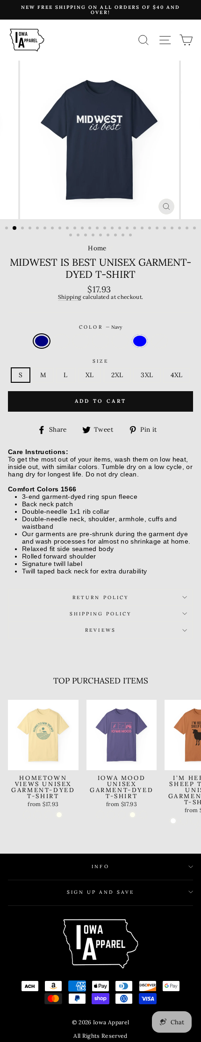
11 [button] (83, 229)
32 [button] (109, 236)
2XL (117, 375)
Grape (81, 341)
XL (90, 375)
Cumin (159, 341)
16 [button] (120, 229)
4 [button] (31, 229)
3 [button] (23, 229)
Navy (42, 341)
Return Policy (100, 597)
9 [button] (68, 229)
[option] (100, 10)
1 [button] (7, 229)
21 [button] (158, 229)
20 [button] (150, 229)
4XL (176, 375)
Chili (61, 341)
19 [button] (143, 229)
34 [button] (124, 236)
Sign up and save (100, 892)
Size (100, 361)
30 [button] (94, 236)
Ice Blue (140, 341)
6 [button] (45, 229)
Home (97, 248)
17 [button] (128, 229)
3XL (147, 375)
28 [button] (79, 236)
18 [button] (135, 229)
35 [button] (131, 236)
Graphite (100, 341)
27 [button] (71, 236)
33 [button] (116, 236)
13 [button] (98, 229)
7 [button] (53, 229)
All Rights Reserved (100, 1035)
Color (100, 327)
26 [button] (195, 229)
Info (100, 866)
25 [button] (188, 229)
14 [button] (105, 229)
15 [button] (113, 229)
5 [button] (38, 229)
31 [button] (101, 236)
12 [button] (90, 229)
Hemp (120, 341)
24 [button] (180, 229)
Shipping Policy (101, 614)
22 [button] (165, 229)
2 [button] (15, 228)
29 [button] (86, 236)
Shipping (69, 297)
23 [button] (173, 229)
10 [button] (75, 229)
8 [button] (60, 229)
